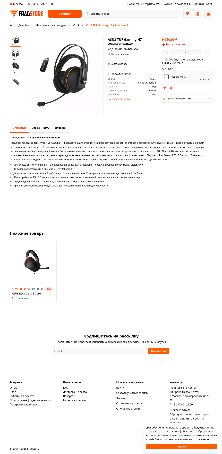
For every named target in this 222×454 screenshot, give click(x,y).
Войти (120, 387)
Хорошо (182, 446)
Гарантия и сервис (75, 400)
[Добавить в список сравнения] (171, 87)
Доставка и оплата (75, 392)
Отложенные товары (129, 403)
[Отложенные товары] (187, 14)
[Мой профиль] (198, 14)
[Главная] (11, 25)
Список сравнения (128, 408)
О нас (13, 387)
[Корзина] (208, 14)
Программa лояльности (25, 404)
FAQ (65, 387)
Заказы (120, 398)
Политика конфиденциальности (30, 400)
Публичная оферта (22, 396)
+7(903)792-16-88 (180, 410)
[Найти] (88, 14)
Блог (13, 392)
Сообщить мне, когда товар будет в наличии (183, 61)
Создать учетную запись (132, 393)
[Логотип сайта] (26, 13)
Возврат (68, 396)
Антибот (167, 69)
